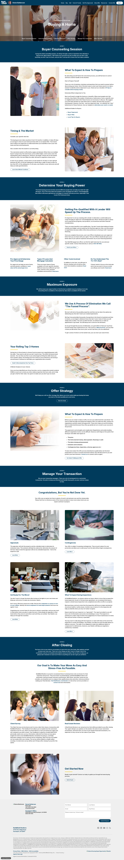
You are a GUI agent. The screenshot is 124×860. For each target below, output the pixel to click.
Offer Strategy (71, 38)
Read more (55, 271)
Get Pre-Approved (88, 3)
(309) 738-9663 (32, 807)
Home (62, 3)
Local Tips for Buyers (74, 117)
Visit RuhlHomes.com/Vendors (59, 681)
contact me (56, 682)
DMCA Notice (24, 851)
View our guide (62, 400)
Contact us (84, 454)
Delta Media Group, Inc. (49, 852)
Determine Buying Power (45, 38)
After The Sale (98, 38)
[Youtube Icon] (104, 829)
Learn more (15, 555)
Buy (67, 3)
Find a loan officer (71, 247)
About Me (97, 3)
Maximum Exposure (59, 38)
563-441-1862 (98, 243)
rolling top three (100, 327)
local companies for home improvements (38, 605)
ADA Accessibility (33, 851)
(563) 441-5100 (29, 813)
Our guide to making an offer (74, 458)
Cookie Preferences (6, 858)
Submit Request (105, 820)
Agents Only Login (18, 854)
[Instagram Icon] (107, 829)
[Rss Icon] (110, 829)
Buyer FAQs (71, 114)
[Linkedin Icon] (101, 829)
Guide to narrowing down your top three (22, 363)
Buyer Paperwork (73, 112)
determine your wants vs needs (104, 105)
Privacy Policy (16, 851)
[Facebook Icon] (98, 829)
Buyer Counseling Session (29, 38)
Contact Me (112, 3)
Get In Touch (70, 779)
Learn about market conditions (20, 169)
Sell (70, 3)
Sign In (119, 3)
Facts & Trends (77, 3)
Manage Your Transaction (85, 38)
